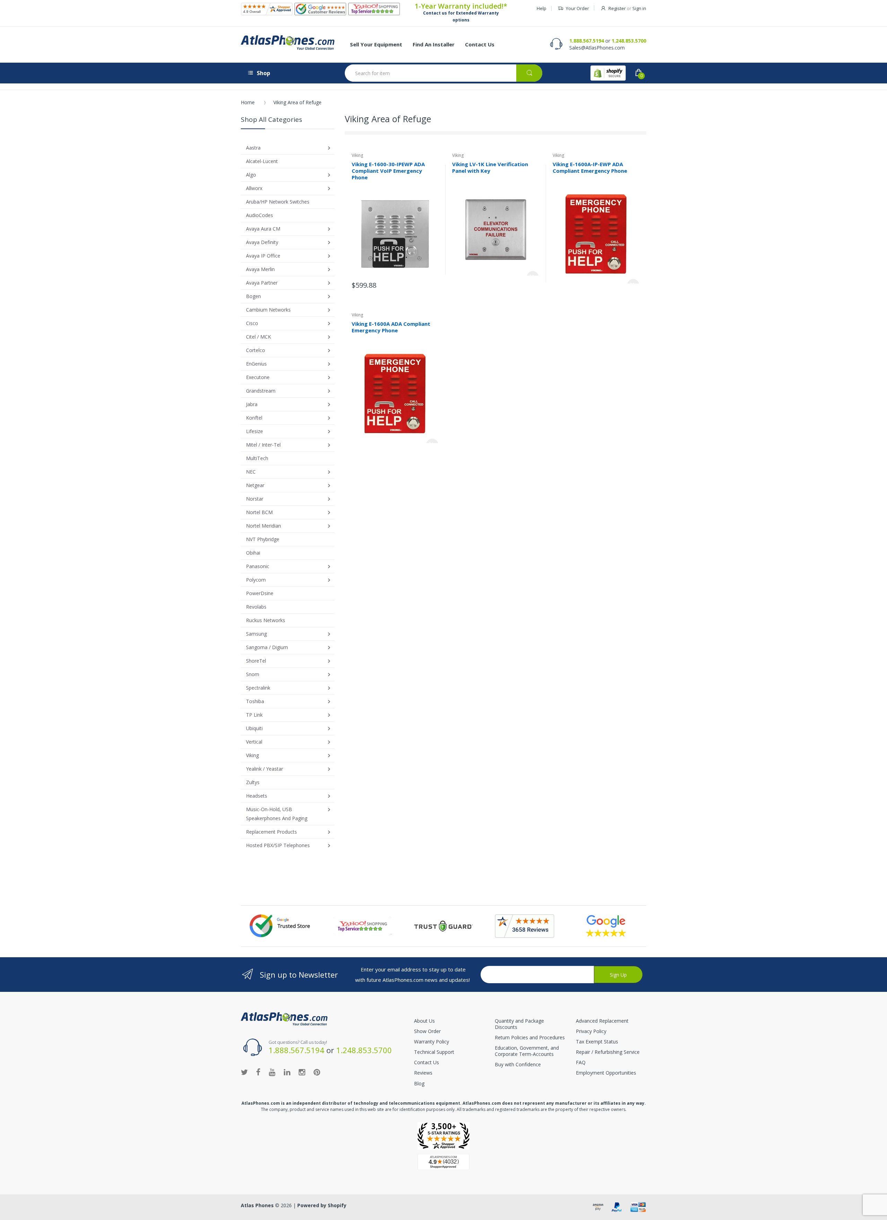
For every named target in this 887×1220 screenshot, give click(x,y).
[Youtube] (272, 1072)
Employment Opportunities (606, 1072)
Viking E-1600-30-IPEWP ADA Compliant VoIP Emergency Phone (388, 171)
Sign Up (618, 974)
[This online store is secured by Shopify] (608, 73)
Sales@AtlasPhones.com (597, 47)
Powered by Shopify (321, 1205)
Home (248, 102)
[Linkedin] (287, 1072)
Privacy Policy (591, 1031)
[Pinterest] (317, 1072)
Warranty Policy (431, 1041)
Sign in (639, 8)
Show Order (427, 1031)
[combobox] (443, 73)
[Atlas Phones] (287, 42)
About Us (424, 1020)
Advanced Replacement (602, 1020)
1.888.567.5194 (586, 40)
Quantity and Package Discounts (519, 1023)
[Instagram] (302, 1072)
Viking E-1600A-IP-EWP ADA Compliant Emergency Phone (590, 167)
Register (617, 8)
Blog (419, 1083)
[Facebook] (258, 1072)
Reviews (423, 1072)
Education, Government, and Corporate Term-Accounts (527, 1050)
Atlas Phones (257, 1205)
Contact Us (426, 1062)
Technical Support (434, 1052)
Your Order (577, 8)
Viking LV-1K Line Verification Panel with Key (490, 167)
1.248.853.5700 (629, 40)
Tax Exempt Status (597, 1041)
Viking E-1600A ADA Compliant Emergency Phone (391, 327)
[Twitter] (244, 1072)
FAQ (581, 1062)
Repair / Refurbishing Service (608, 1052)
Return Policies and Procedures (530, 1037)
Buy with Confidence (518, 1064)
